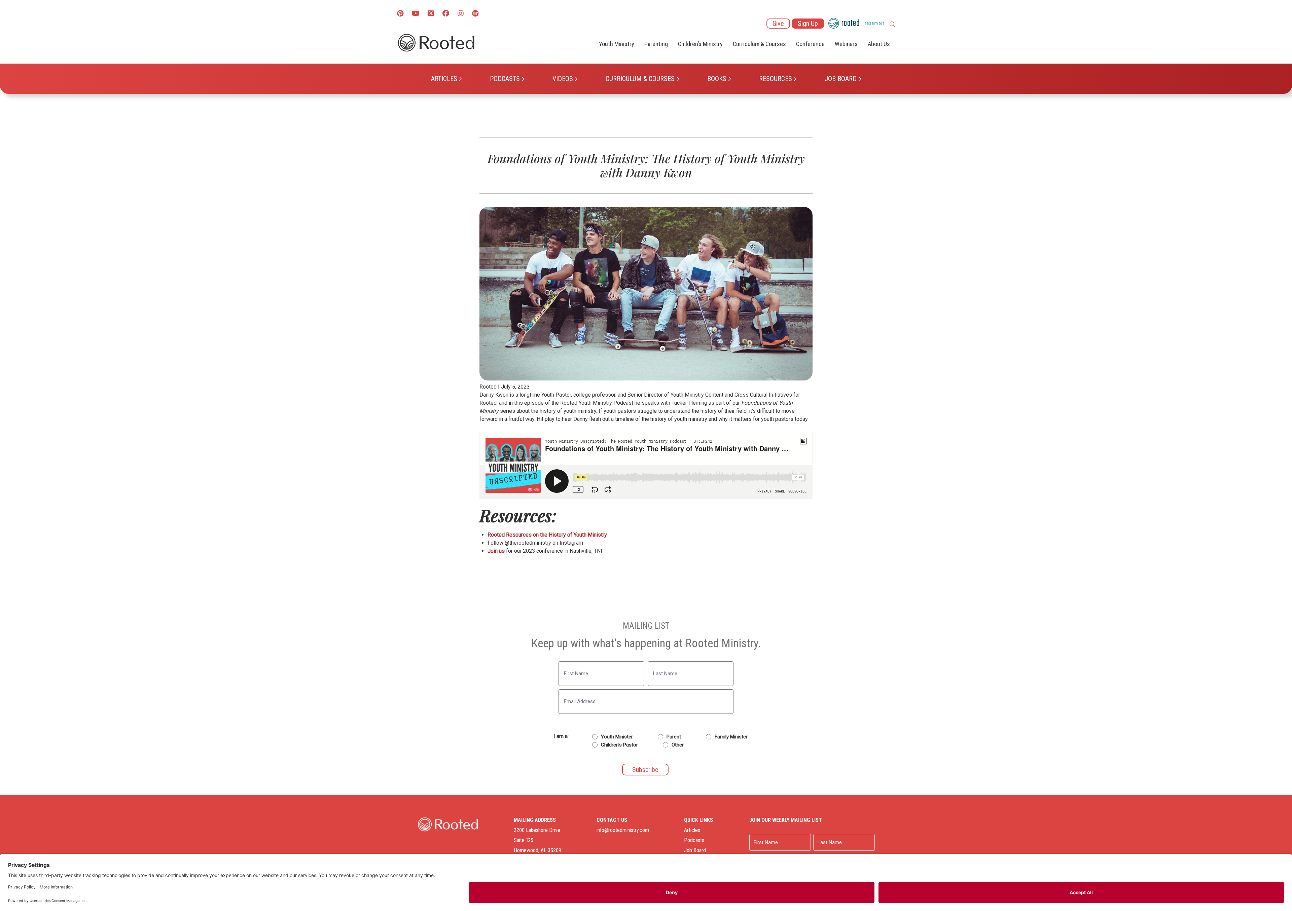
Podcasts (505, 79)
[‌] (431, 14)
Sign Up (808, 24)
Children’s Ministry (700, 43)
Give (778, 24)
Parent (674, 737)
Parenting (656, 43)
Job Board (841, 79)
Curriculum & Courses (640, 79)
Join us (496, 551)
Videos (562, 79)
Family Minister (731, 737)
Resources (775, 79)
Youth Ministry (616, 43)
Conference (810, 43)
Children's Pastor (619, 745)
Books (716, 79)
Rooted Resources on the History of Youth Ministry (547, 535)
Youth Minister (617, 737)
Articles (444, 79)
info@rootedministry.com (623, 830)
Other (678, 745)
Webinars (846, 43)
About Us (879, 43)
